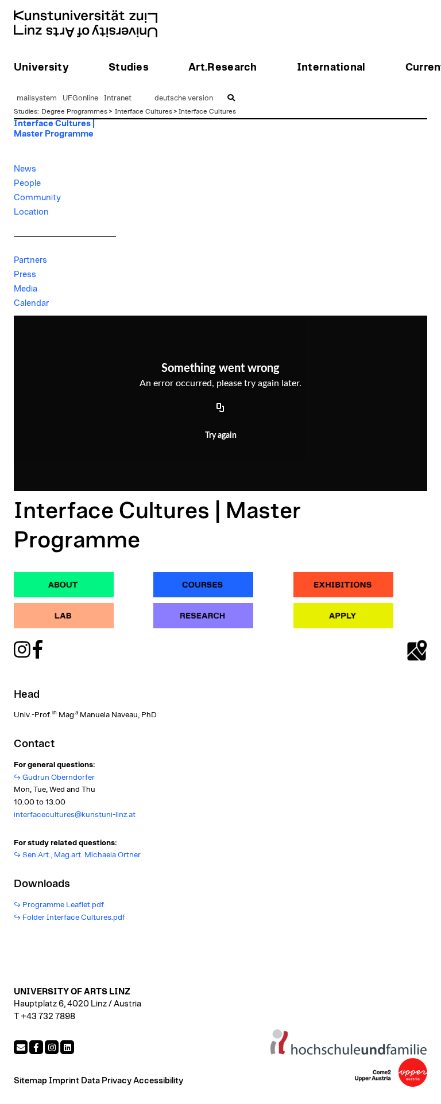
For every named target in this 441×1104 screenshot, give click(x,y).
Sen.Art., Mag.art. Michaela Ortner (81, 855)
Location (31, 212)
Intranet (117, 98)
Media (25, 289)
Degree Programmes (74, 111)
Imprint (64, 1080)
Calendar (31, 303)
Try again (221, 436)
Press (25, 274)
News (25, 169)
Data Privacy (106, 1080)
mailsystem (37, 98)
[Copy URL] (220, 408)
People (27, 183)
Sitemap (30, 1080)
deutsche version (183, 98)
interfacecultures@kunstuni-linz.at (75, 815)
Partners (30, 260)
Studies (25, 111)
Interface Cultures (143, 111)
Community (37, 197)
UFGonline (80, 98)
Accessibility (158, 1080)
